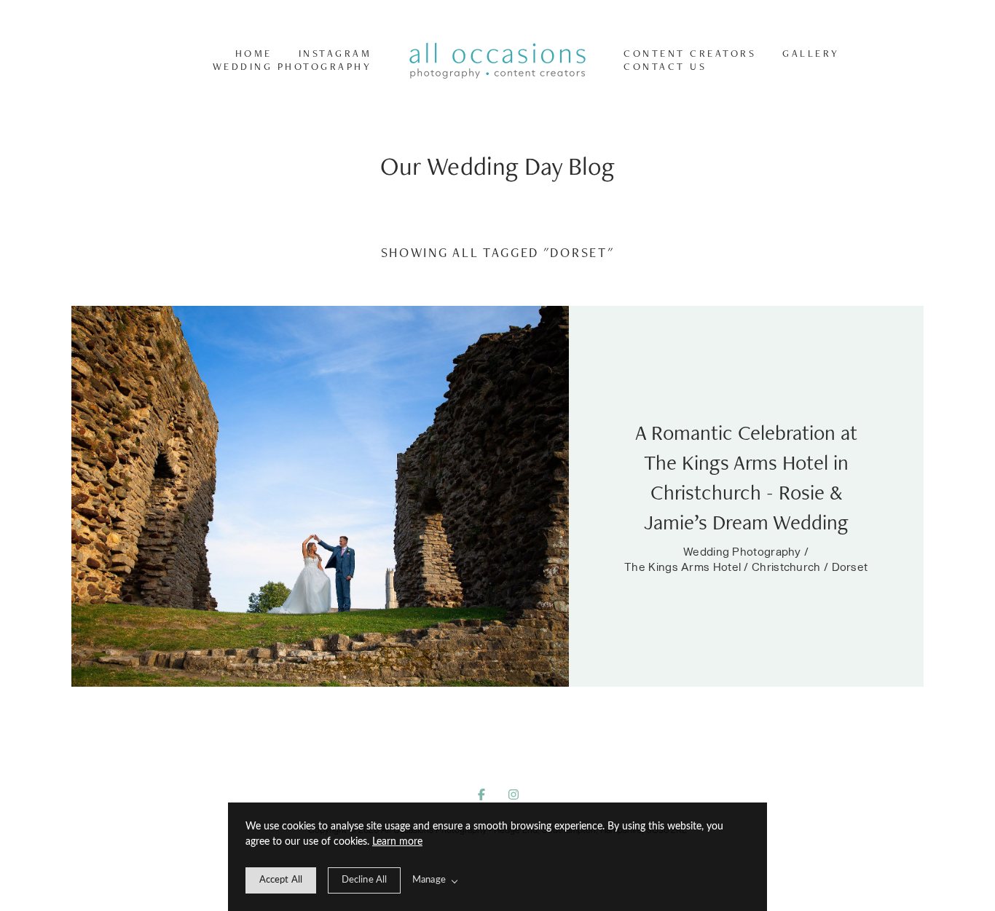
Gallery (811, 53)
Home (253, 53)
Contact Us (665, 66)
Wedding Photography (292, 66)
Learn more (397, 842)
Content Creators (690, 53)
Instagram (335, 53)
